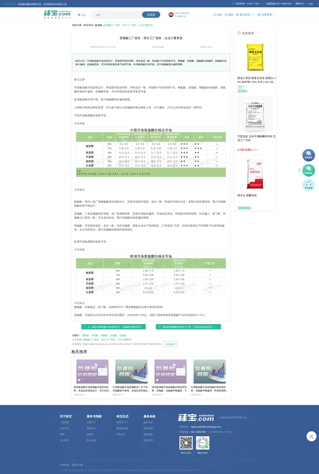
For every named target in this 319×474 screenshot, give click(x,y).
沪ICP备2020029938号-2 (152, 470)
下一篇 (186, 326)
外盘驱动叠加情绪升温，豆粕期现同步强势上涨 (42, 3)
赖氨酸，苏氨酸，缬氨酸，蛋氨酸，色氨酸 (104, 335)
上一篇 (115, 326)
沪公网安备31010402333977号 (183, 470)
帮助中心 (300, 3)
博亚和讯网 (77, 464)
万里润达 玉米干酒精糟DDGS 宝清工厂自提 (256, 137)
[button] (267, 14)
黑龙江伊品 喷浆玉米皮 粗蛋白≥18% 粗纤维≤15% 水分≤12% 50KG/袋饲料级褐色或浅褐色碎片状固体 (257, 79)
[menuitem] (312, 4)
